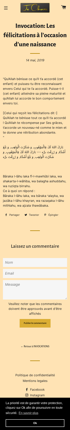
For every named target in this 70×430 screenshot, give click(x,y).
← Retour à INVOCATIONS (35, 346)
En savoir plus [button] (28, 413)
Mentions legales (35, 381)
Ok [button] (35, 423)
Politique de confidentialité (35, 375)
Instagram (37, 395)
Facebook (37, 389)
